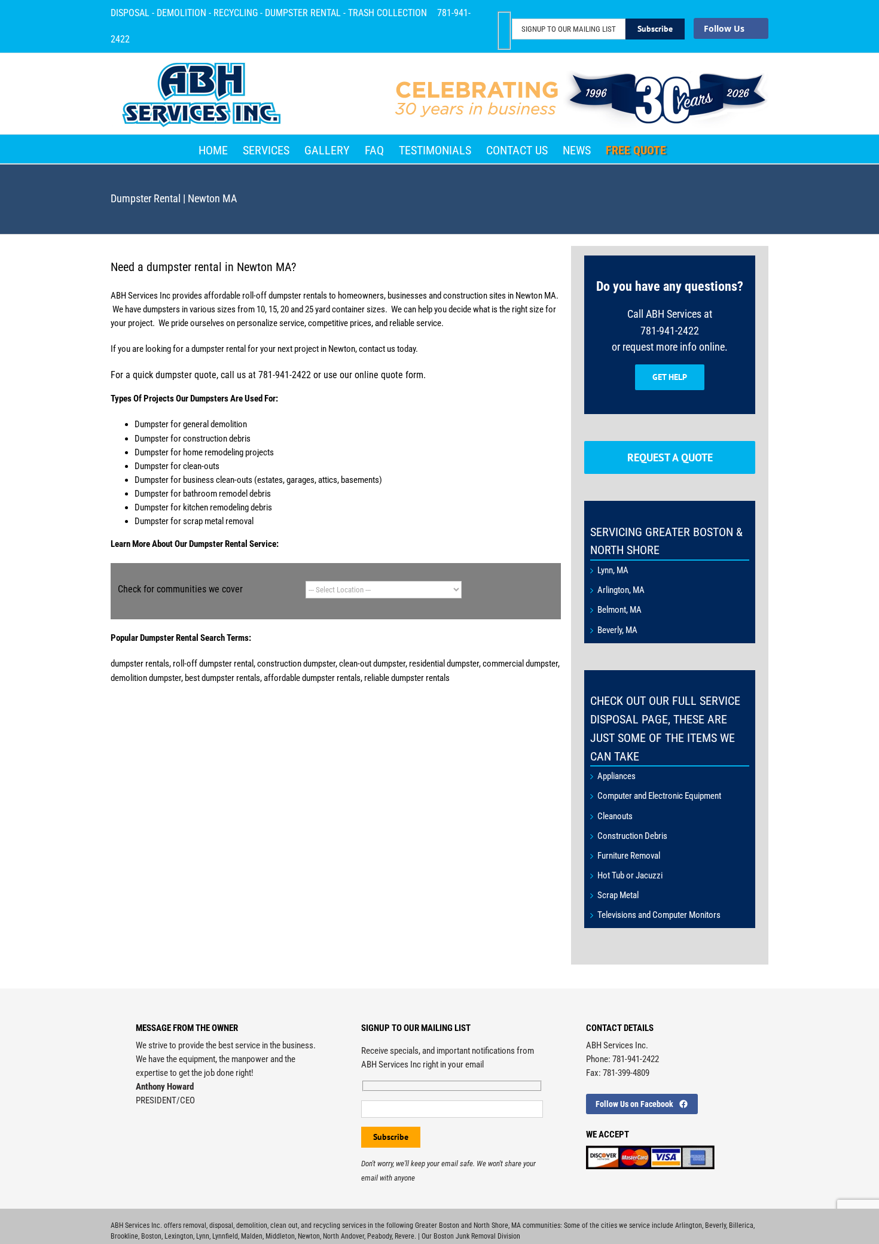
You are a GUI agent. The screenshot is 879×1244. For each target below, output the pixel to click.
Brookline (124, 1236)
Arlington (688, 1225)
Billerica (741, 1225)
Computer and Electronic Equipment (659, 795)
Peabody (379, 1236)
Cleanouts (615, 816)
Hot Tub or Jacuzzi (630, 875)
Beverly (715, 1225)
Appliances (616, 776)
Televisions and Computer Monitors (659, 915)
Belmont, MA (619, 609)
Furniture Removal (628, 855)
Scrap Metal (618, 895)
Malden (252, 1236)
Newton (309, 1236)
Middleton (280, 1236)
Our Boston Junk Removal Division (471, 1236)
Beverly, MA (617, 630)
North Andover (343, 1236)
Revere (404, 1236)
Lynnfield (225, 1236)
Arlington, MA (621, 590)
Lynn (202, 1236)
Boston (151, 1236)
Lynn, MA (612, 570)
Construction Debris (632, 836)
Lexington (178, 1236)
